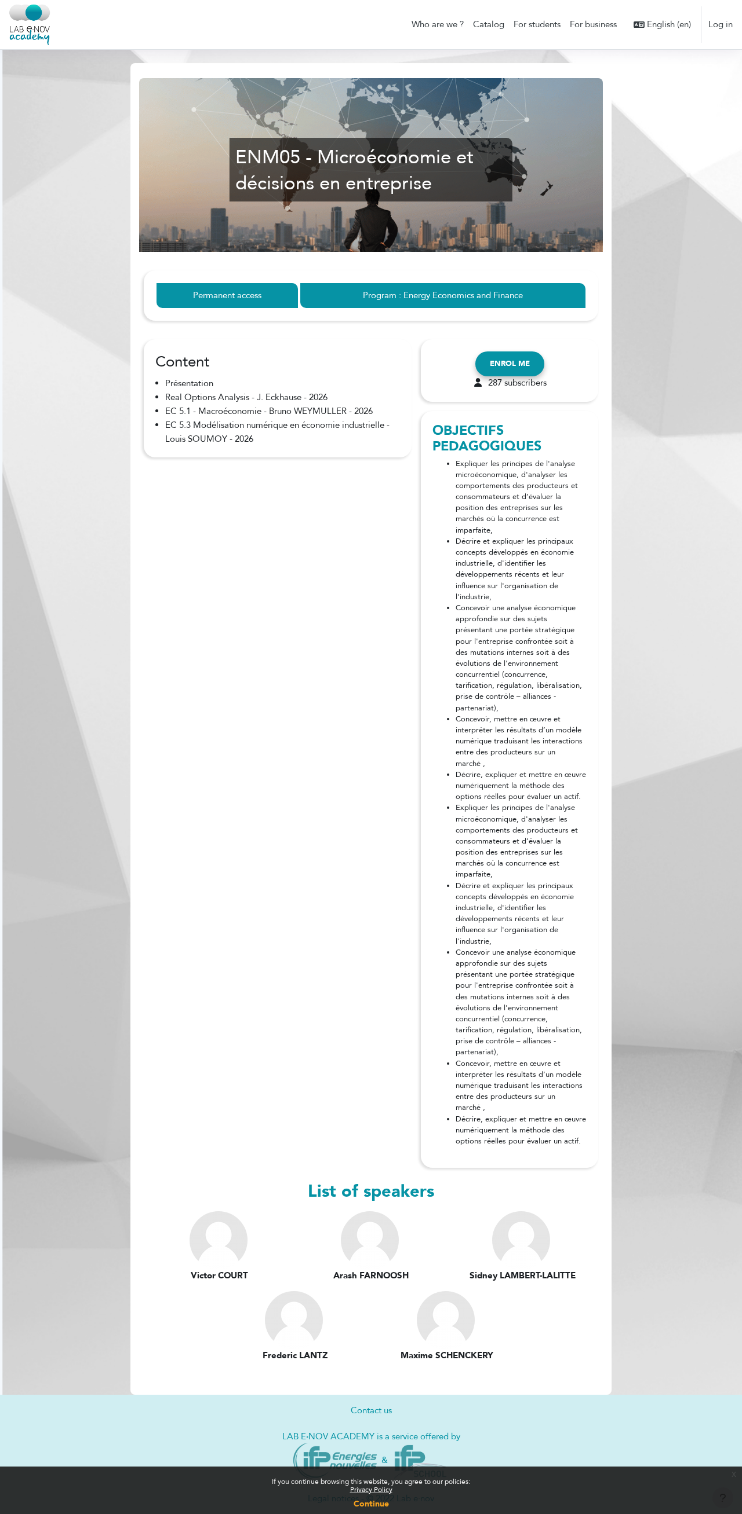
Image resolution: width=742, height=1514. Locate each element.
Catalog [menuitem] (488, 24)
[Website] (335, 1460)
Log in (720, 24)
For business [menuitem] (593, 24)
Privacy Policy (371, 1489)
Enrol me (510, 363)
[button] (662, 24)
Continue (371, 1503)
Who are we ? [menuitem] (438, 24)
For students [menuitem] (537, 24)
